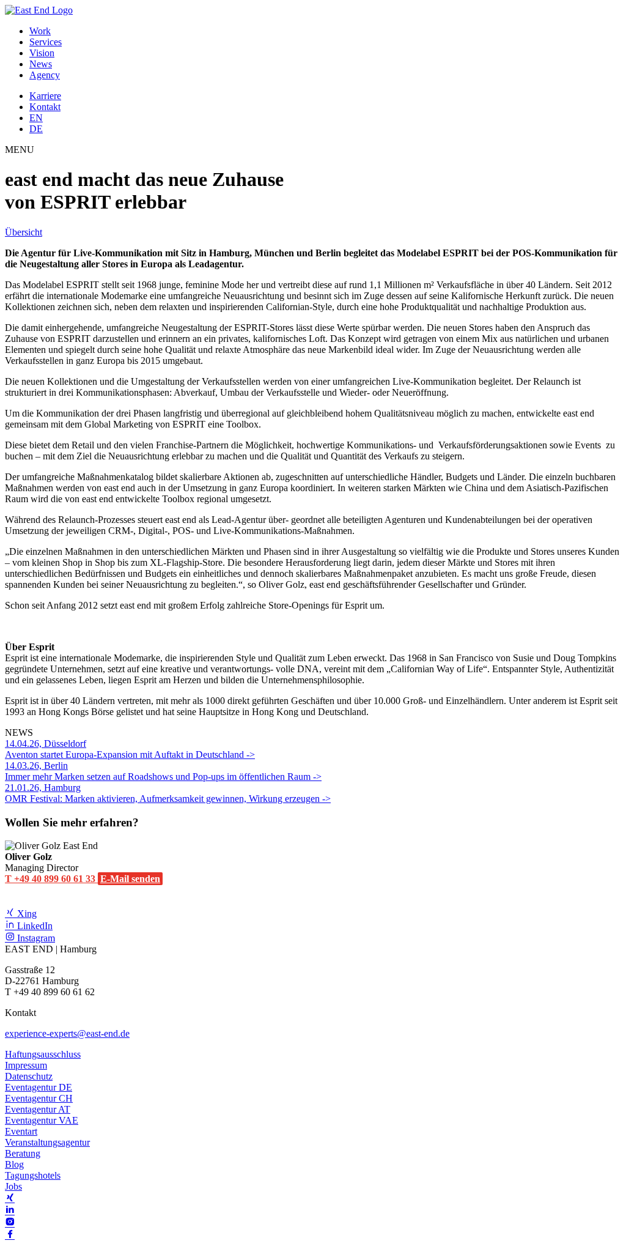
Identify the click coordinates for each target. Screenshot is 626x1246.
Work (40, 31)
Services (45, 42)
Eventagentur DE (38, 1087)
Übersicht (23, 232)
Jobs (13, 1186)
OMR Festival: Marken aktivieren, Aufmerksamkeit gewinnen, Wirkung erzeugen (163, 793)
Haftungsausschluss (43, 1054)
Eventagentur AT (37, 1109)
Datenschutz (29, 1076)
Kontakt (45, 107)
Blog (14, 1164)
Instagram (35, 938)
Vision (41, 53)
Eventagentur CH (39, 1098)
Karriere (45, 96)
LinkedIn (34, 926)
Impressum (26, 1065)
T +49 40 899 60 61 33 (51, 878)
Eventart (21, 1131)
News (40, 64)
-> (250, 754)
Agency (44, 75)
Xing (26, 913)
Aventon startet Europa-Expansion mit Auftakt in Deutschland (125, 749)
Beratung (22, 1153)
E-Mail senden (130, 878)
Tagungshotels (33, 1175)
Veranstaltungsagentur (47, 1142)
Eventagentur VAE (41, 1120)
